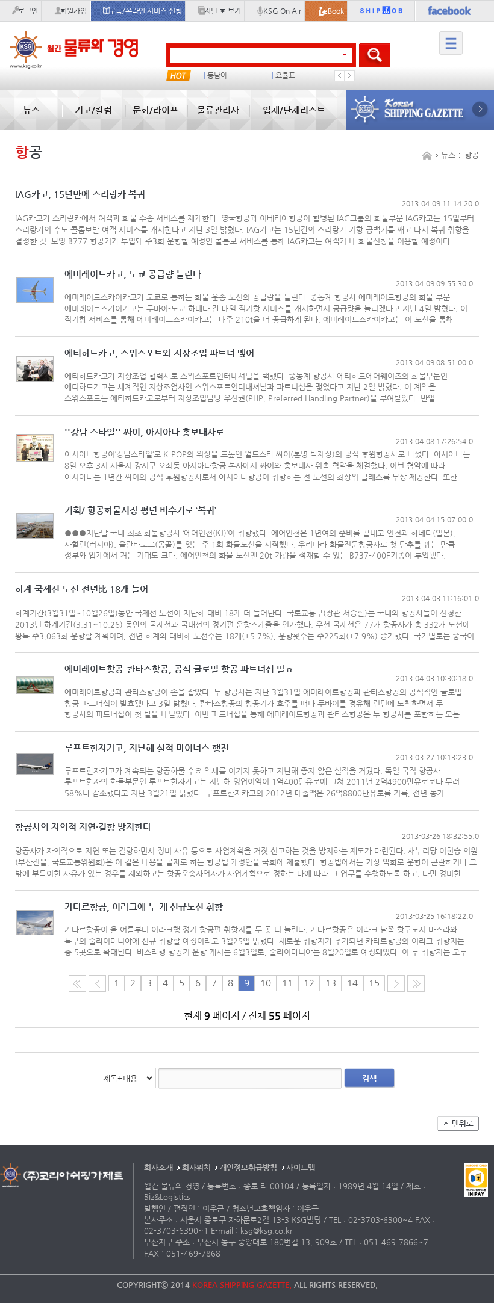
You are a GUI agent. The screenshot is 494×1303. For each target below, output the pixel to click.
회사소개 (158, 1167)
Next (349, 75)
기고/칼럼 (93, 110)
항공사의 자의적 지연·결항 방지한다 (83, 827)
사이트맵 (300, 1167)
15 (374, 983)
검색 (369, 1078)
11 (287, 983)
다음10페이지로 (416, 983)
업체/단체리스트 (294, 110)
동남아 (217, 75)
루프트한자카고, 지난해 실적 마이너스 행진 (146, 748)
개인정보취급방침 (248, 1167)
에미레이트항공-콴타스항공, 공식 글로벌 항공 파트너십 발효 (178, 669)
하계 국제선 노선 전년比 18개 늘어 (81, 589)
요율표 (285, 75)
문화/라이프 (155, 110)
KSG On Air (282, 11)
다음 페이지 (396, 983)
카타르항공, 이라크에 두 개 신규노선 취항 (143, 907)
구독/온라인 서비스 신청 (145, 11)
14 (352, 983)
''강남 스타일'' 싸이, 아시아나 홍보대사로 (144, 432)
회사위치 (196, 1167)
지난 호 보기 (222, 11)
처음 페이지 (77, 983)
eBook (334, 11)
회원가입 (73, 11)
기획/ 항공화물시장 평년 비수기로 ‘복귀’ (140, 510)
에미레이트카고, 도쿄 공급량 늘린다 (132, 274)
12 (309, 983)
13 (330, 983)
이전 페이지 (97, 983)
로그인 (28, 11)
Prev (339, 75)
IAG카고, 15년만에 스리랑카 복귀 (80, 194)
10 (265, 983)
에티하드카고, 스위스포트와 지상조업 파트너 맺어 (159, 353)
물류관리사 (218, 110)
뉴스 (31, 110)
